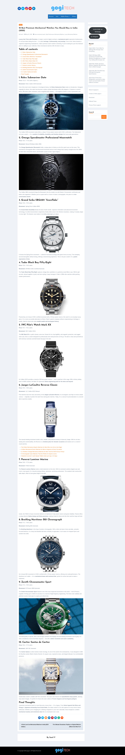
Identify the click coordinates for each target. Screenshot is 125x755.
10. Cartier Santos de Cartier (29, 72)
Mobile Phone (64, 16)
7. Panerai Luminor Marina (28, 65)
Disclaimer (92, 97)
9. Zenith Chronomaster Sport (29, 69)
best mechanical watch (40, 34)
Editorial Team (92, 101)
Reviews (51, 16)
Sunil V (52, 737)
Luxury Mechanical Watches (71, 34)
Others (74, 16)
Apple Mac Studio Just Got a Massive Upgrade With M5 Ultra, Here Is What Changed (97, 65)
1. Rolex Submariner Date (28, 52)
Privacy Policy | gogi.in (95, 105)
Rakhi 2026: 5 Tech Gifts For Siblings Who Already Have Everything (96, 50)
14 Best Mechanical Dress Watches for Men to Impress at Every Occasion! (41, 449)
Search (91, 112)
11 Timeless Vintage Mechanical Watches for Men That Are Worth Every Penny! (42, 451)
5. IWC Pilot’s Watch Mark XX (29, 61)
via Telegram (94, 36)
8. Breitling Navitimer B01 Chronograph (31, 67)
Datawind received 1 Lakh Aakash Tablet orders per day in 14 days (39, 456)
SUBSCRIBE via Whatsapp (97, 30)
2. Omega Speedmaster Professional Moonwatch (34, 54)
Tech (57, 16)
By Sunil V (21, 34)
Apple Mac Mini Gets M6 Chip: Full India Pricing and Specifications (97, 72)
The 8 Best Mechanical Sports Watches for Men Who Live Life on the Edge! (41, 447)
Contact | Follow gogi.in (95, 93)
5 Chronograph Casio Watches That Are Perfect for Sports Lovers (39, 453)
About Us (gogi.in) (93, 89)
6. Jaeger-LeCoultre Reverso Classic (31, 63)
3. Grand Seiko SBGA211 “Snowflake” (31, 56)
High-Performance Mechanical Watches (55, 34)
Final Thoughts (25, 74)
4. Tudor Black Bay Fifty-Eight (29, 58)
